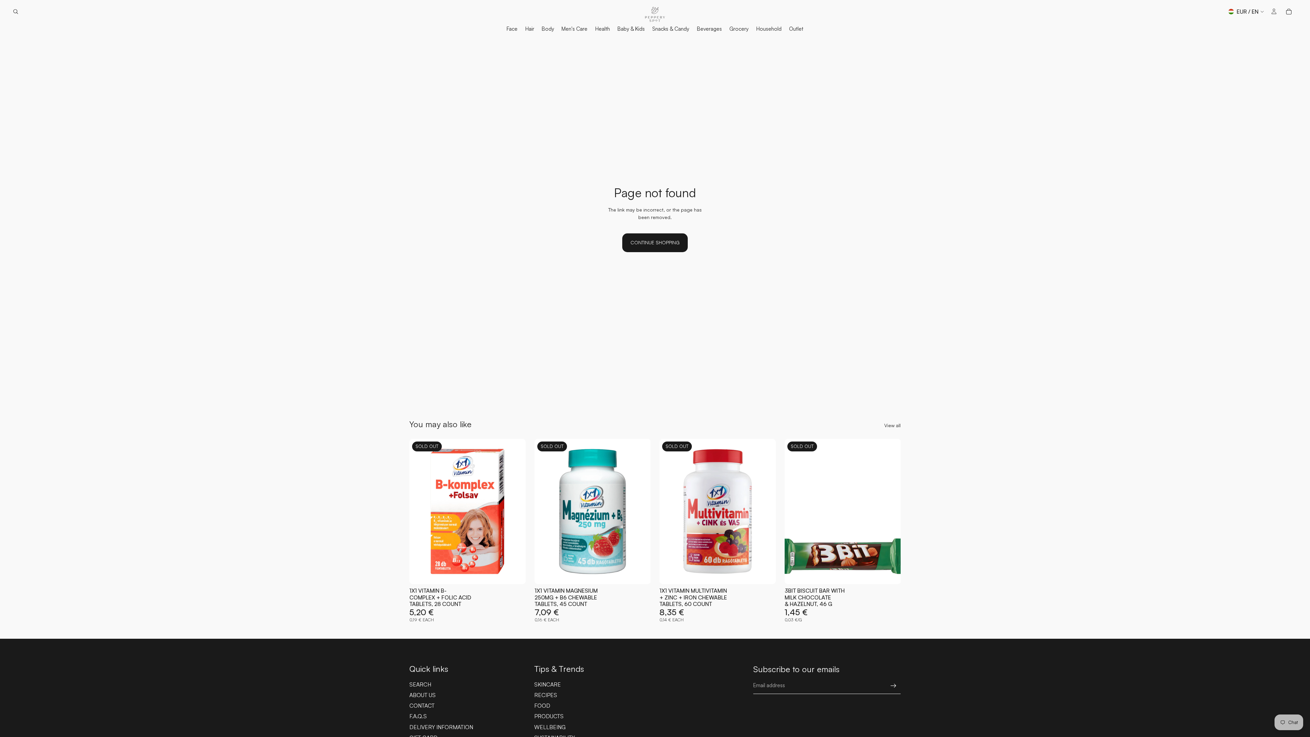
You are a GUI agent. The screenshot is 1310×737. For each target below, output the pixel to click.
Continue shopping (655, 242)
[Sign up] (893, 686)
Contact (422, 705)
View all (892, 425)
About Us (422, 695)
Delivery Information (441, 727)
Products (549, 716)
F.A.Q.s (418, 716)
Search (420, 684)
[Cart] (1288, 11)
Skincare (547, 684)
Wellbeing (550, 727)
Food (542, 705)
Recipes (545, 695)
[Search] (15, 11)
